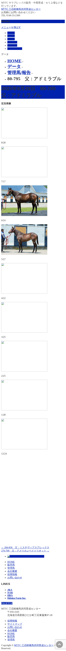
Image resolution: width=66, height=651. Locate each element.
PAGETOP (6, 603)
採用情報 (12, 574)
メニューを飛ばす (11, 27)
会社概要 (12, 571)
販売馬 (11, 564)
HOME (11, 562)
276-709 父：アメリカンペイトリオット (25, 550)
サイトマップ (14, 624)
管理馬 (11, 568)
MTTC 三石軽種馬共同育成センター (21, 9)
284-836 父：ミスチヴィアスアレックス (25, 547)
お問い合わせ (14, 577)
